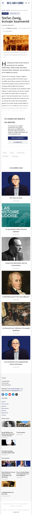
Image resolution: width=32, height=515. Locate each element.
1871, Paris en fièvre (16, 198)
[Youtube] (9, 394)
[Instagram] (16, 394)
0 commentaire (7, 31)
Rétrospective (20, 152)
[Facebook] (3, 394)
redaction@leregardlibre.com (15, 388)
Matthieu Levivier (12, 28)
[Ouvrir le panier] (29, 3)
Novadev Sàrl (16, 512)
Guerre (11, 152)
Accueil (3, 10)
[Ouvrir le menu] (3, 3)
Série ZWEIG (5, 156)
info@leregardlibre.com (16, 390)
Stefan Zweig (15, 156)
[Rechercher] (26, 3)
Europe (4, 152)
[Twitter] (6, 394)
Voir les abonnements (17, 138)
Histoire (8, 10)
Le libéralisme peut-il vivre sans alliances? (16, 297)
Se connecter (18, 142)
